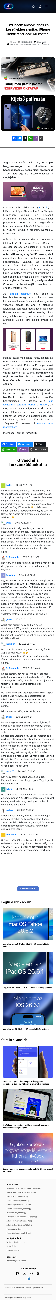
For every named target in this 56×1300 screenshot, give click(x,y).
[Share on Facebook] (14, 138)
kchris (9, 789)
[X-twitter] (24, 1273)
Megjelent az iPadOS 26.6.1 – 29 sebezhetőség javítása (27, 988)
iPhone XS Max (26, 44)
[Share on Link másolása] (41, 138)
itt (39, 207)
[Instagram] (31, 1273)
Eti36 (8, 522)
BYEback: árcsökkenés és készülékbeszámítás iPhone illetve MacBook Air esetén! (28, 29)
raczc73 (10, 771)
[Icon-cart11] (33, 6)
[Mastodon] (38, 1273)
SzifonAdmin (12, 557)
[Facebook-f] (17, 1273)
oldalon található (20, 293)
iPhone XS (17, 44)
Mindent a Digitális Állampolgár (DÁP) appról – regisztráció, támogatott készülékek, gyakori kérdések (26, 1082)
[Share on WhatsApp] (30, 138)
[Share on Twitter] (25, 138)
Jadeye (9, 810)
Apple (11, 44)
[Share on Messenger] (19, 138)
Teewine (10, 575)
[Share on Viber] (35, 138)
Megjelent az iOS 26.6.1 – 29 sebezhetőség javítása (26, 1029)
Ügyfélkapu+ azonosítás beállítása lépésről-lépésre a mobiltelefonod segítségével (26, 1126)
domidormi (11, 834)
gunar (9, 619)
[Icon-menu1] (46, 6)
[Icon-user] (40, 6)
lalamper (10, 643)
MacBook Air (36, 44)
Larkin (9, 485)
